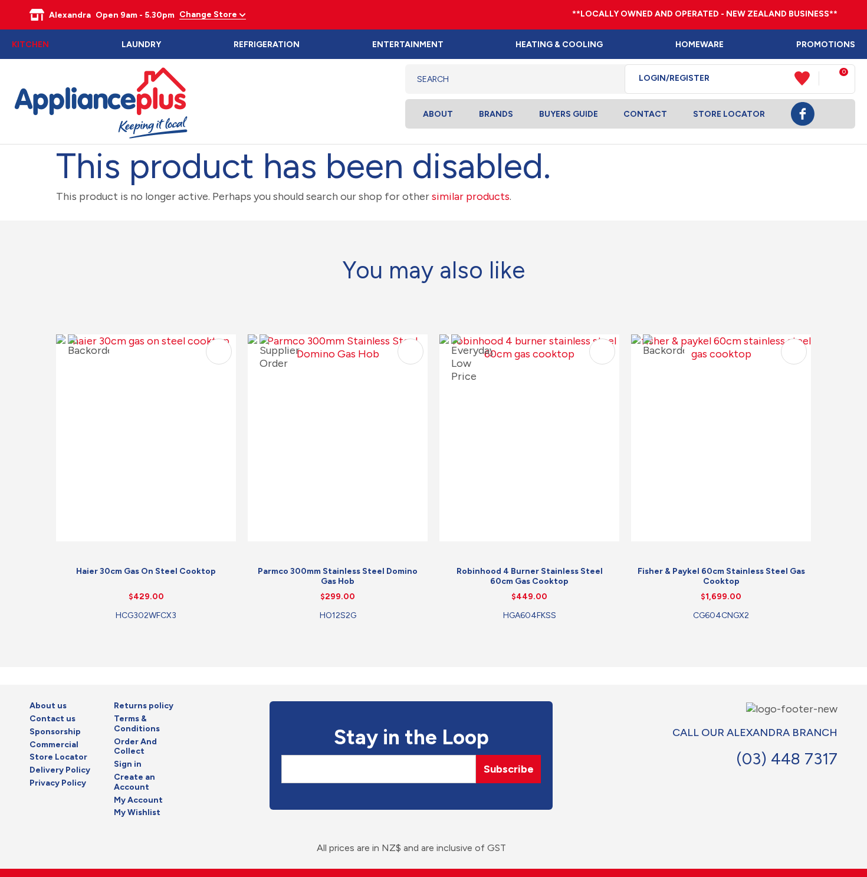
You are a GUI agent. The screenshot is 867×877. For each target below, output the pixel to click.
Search (606, 79)
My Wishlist (137, 812)
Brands (496, 114)
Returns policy (143, 706)
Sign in (128, 764)
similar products (471, 196)
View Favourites (806, 78)
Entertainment (408, 45)
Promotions (825, 45)
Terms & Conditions (137, 724)
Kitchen (30, 45)
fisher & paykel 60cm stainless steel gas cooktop (721, 576)
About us (48, 706)
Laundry (141, 45)
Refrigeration (267, 45)
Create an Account (134, 782)
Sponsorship (55, 732)
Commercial (53, 745)
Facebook (803, 114)
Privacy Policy (57, 783)
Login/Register (674, 78)
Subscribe (509, 769)
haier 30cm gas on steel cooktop (146, 571)
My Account (138, 800)
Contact (645, 114)
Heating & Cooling (559, 45)
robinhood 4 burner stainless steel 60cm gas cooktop (530, 576)
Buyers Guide (568, 114)
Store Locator (729, 114)
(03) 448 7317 (787, 759)
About (438, 114)
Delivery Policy (59, 770)
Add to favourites (219, 351)
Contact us (52, 719)
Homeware (699, 45)
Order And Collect (135, 747)
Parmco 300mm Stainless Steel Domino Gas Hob (338, 576)
